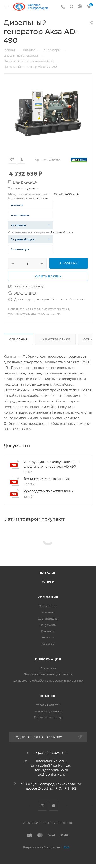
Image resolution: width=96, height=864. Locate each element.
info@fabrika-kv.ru (51, 761)
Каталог (48, 573)
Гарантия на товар (48, 717)
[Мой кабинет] (80, 7)
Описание (18, 339)
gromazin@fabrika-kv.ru (51, 765)
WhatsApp (53, 806)
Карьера (48, 643)
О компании (48, 606)
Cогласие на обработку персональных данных (48, 680)
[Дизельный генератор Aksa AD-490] (48, 113)
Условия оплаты (48, 705)
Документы (48, 625)
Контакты (48, 631)
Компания (48, 597)
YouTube (42, 806)
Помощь (48, 696)
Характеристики (55, 339)
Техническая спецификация (47, 479)
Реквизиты (48, 668)
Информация (48, 659)
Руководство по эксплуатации (49, 491)
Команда (48, 612)
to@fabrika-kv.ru (51, 774)
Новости (48, 637)
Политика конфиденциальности (48, 674)
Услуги (48, 581)
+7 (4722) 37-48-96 (49, 753)
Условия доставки (48, 711)
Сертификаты (48, 618)
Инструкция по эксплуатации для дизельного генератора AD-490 (51, 464)
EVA (66, 847)
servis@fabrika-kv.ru (51, 770)
